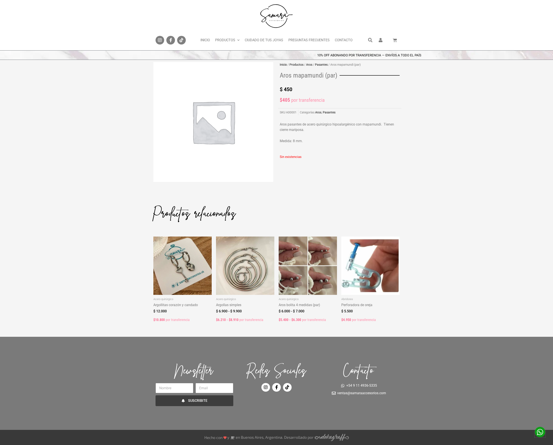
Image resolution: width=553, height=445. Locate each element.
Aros (309, 64)
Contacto (344, 40)
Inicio (205, 40)
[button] (370, 40)
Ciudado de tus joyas (264, 40)
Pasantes (321, 64)
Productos (225, 40)
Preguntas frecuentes (309, 40)
